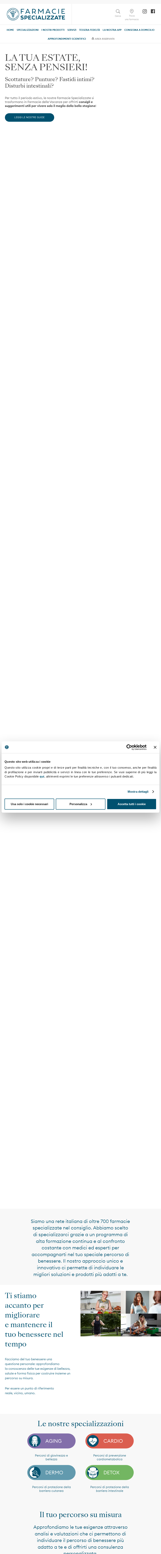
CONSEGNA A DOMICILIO (139, 29)
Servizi (71, 29)
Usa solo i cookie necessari (29, 804)
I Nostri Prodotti (53, 29)
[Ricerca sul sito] (118, 11)
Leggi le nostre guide (29, 117)
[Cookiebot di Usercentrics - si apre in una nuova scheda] (129, 747)
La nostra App (112, 29)
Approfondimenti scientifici (67, 38)
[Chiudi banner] (155, 747)
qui (42, 776)
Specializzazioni (28, 29)
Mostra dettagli (138, 791)
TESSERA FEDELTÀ (89, 29)
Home (10, 29)
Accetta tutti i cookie (132, 804)
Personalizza (78, 804)
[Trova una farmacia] (132, 11)
